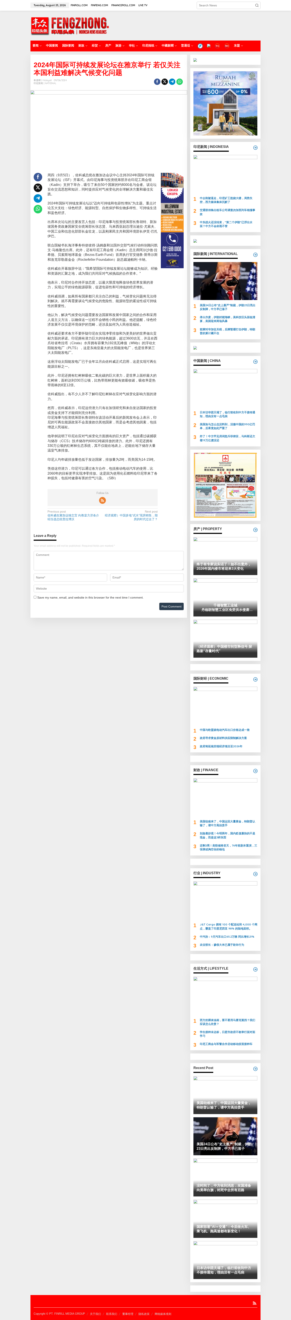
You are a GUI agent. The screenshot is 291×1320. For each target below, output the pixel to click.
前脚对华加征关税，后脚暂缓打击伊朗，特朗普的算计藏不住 (227, 331)
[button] (257, 5)
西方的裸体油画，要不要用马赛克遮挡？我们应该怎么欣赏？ (227, 1022)
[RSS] (102, 500)
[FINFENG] (209, 45)
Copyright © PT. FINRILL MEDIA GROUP (59, 1313)
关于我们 (95, 1314)
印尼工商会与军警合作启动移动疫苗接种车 (226, 1044)
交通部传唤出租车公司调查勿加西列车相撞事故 (227, 212)
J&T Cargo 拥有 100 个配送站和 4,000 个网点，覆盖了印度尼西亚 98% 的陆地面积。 (228, 926)
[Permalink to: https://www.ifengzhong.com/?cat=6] (255, 361)
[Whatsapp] (179, 82)
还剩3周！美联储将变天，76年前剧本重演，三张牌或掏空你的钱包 (228, 847)
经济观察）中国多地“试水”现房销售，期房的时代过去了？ (131, 515)
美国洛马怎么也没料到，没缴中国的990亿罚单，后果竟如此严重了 (227, 426)
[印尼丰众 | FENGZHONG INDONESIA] (69, 25)
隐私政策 (144, 1314)
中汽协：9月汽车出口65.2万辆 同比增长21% (227, 936)
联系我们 (111, 1314)
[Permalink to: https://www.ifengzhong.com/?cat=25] (255, 529)
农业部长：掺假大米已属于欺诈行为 (222, 944)
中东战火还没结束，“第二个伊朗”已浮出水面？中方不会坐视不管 (226, 224)
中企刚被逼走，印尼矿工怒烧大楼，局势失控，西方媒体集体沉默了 (226, 200)
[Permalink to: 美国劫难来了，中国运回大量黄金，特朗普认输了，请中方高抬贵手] (225, 797)
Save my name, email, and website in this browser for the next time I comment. (90, 597)
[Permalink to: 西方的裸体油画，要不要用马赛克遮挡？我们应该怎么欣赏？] (225, 996)
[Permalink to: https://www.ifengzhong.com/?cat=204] (255, 874)
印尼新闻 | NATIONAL (45, 83)
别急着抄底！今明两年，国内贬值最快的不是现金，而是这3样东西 (227, 835)
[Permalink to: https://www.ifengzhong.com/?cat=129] (255, 679)
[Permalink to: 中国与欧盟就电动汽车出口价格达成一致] (225, 706)
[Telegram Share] (172, 82)
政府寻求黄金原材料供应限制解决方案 (223, 738)
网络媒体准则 (163, 1314)
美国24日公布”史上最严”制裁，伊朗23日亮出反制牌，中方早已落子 (227, 307)
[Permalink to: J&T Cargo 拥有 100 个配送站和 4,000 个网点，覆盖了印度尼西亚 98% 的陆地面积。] (225, 900)
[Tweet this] (164, 82)
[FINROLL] (200, 46)
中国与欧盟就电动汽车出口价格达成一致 (225, 729)
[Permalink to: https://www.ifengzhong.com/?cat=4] (255, 147)
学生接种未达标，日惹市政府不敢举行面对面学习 (227, 1033)
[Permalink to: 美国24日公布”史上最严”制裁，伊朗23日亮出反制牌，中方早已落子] (225, 281)
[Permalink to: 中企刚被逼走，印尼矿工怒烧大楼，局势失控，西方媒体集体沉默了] (225, 174)
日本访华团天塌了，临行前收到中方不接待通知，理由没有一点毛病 (227, 414)
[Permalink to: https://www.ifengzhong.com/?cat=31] (255, 771)
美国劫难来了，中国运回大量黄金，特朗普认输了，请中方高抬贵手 (227, 823)
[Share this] (157, 82)
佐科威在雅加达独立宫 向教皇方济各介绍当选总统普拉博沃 (73, 515)
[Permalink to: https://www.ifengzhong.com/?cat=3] (255, 254)
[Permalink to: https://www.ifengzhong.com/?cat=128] (255, 969)
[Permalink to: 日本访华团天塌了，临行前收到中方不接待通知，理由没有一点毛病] (225, 388)
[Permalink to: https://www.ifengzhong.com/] (255, 1068)
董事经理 (127, 1314)
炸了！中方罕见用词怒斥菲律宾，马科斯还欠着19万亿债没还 (227, 438)
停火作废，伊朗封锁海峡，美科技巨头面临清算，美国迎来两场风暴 (227, 319)
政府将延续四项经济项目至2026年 (221, 746)
